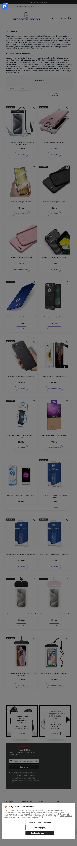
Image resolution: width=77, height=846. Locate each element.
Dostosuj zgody (40, 828)
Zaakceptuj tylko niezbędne (40, 822)
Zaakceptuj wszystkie (39, 833)
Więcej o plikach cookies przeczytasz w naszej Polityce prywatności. (38, 817)
